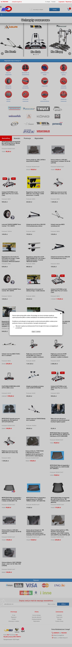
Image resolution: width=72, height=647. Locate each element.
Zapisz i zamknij (36, 331)
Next (69, 53)
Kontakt (53, 1)
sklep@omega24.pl (17, 1)
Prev (2, 53)
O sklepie (47, 1)
